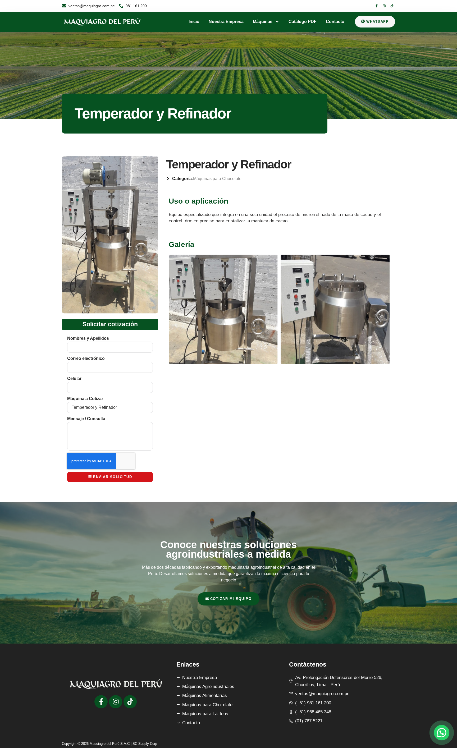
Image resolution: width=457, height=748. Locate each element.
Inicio (194, 21)
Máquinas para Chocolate (217, 178)
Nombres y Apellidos (88, 338)
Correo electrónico (86, 358)
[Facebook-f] (376, 6)
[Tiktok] (392, 6)
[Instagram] (384, 6)
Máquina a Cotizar (85, 398)
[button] (441, 732)
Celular (74, 378)
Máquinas (262, 21)
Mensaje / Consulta (86, 418)
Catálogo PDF (303, 21)
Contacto (335, 21)
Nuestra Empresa (226, 21)
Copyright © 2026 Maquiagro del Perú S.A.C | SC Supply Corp (109, 744)
